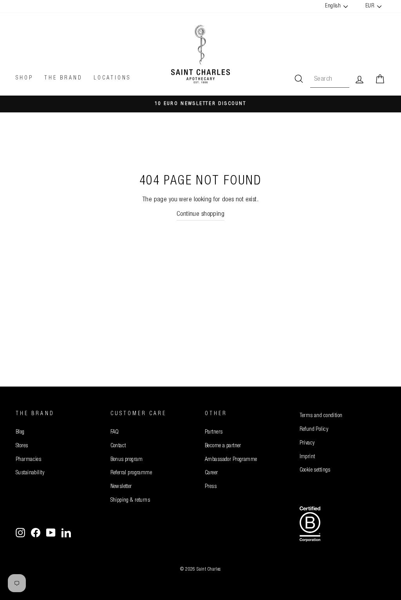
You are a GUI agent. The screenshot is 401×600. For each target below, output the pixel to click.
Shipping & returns (130, 500)
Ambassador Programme (231, 460)
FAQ (114, 432)
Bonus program (126, 460)
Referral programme (131, 473)
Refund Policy (314, 429)
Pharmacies (28, 460)
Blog (20, 432)
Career (211, 473)
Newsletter (121, 487)
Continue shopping (200, 214)
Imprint (307, 457)
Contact (118, 446)
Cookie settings (315, 470)
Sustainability (30, 473)
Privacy (307, 443)
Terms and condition (321, 416)
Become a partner (223, 446)
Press (211, 487)
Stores (22, 446)
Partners (213, 432)
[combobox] (329, 79)
